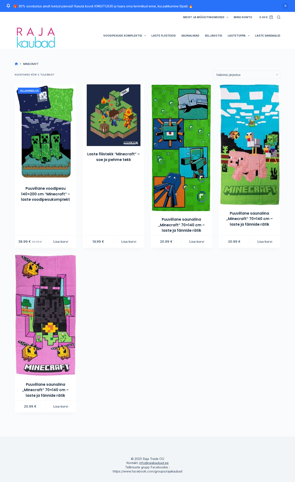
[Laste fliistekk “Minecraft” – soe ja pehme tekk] (113, 115)
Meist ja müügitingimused (203, 17)
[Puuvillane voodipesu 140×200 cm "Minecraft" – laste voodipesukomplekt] (45, 132)
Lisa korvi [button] (60, 241)
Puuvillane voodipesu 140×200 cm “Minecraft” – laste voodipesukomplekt (45, 194)
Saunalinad (190, 35)
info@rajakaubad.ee (154, 463)
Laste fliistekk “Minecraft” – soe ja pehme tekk (113, 156)
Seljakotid (213, 35)
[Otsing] (278, 17)
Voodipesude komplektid (122, 35)
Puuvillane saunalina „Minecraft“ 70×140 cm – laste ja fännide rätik (181, 225)
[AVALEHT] (16, 64)
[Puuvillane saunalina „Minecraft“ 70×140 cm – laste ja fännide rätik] (181, 147)
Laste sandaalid (267, 35)
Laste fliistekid (163, 35)
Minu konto (243, 17)
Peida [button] (285, 6)
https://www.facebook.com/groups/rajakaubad (147, 471)
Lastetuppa (237, 35)
